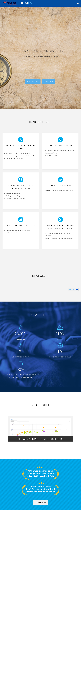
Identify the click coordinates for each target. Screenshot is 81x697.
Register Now (32, 81)
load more (72, 289)
